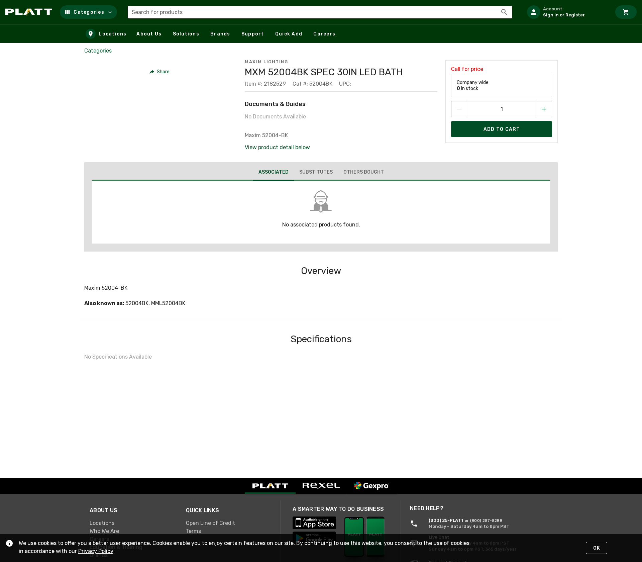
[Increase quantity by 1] (544, 109)
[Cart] (626, 12)
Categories (98, 51)
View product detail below (277, 147)
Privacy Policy (95, 551)
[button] (88, 12)
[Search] (504, 12)
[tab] (273, 173)
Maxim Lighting (266, 61)
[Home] (30, 12)
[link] (132, 523)
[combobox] (320, 12)
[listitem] (566, 12)
